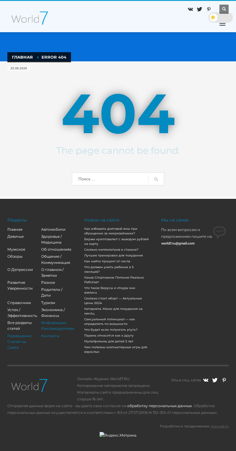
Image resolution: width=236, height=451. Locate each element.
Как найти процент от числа (107, 261)
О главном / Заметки (52, 272)
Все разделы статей (19, 325)
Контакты (50, 335)
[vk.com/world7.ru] (205, 380)
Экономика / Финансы (53, 312)
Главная (14, 229)
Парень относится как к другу (109, 335)
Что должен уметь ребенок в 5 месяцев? (109, 269)
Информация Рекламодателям (57, 325)
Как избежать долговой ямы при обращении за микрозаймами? (110, 231)
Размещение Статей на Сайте (19, 341)
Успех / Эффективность (22, 312)
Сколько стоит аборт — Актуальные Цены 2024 (113, 300)
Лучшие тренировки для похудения (113, 255)
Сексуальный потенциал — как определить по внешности (109, 321)
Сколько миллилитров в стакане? (111, 250)
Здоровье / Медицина (51, 239)
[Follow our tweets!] (214, 380)
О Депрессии (20, 269)
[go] (156, 179)
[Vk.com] (190, 9)
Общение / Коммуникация (55, 259)
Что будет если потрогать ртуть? (111, 330)
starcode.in (220, 426)
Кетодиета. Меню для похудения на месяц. (113, 311)
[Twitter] (199, 9)
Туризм (48, 302)
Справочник (19, 302)
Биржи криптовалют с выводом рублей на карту (116, 241)
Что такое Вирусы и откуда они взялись (109, 290)
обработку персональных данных (159, 405)
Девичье (15, 236)
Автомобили (53, 229)
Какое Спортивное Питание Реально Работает (114, 280)
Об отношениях (56, 249)
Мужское (16, 249)
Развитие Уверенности (20, 285)
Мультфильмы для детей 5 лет (108, 341)
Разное (48, 282)
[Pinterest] (208, 9)
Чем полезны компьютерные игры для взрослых (115, 349)
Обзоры (14, 256)
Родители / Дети (51, 292)
